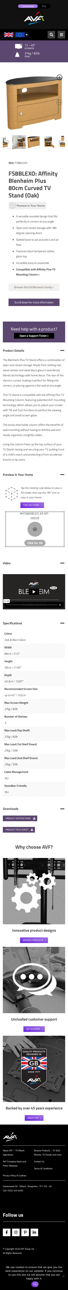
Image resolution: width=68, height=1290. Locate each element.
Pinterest (25, 1232)
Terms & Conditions (43, 1168)
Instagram (16, 1232)
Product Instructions (18, 818)
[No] (63, 1276)
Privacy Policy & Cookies (14, 1175)
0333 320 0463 (15, 1190)
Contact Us (39, 1161)
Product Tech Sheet (17, 829)
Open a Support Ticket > (34, 335)
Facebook (6, 1232)
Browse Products (33, 940)
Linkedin (34, 1232)
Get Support (33, 1029)
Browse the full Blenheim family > (34, 287)
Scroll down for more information (34, 302)
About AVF (33, 1118)
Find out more (31, 505)
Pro (44, 6)
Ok (35, 1284)
